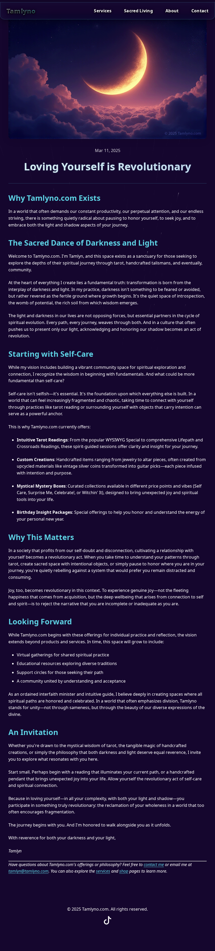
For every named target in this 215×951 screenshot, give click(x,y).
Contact (199, 11)
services (103, 871)
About (172, 11)
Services (102, 11)
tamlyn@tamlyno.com (28, 871)
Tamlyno (21, 11)
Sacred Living (138, 11)
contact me (154, 864)
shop (123, 871)
